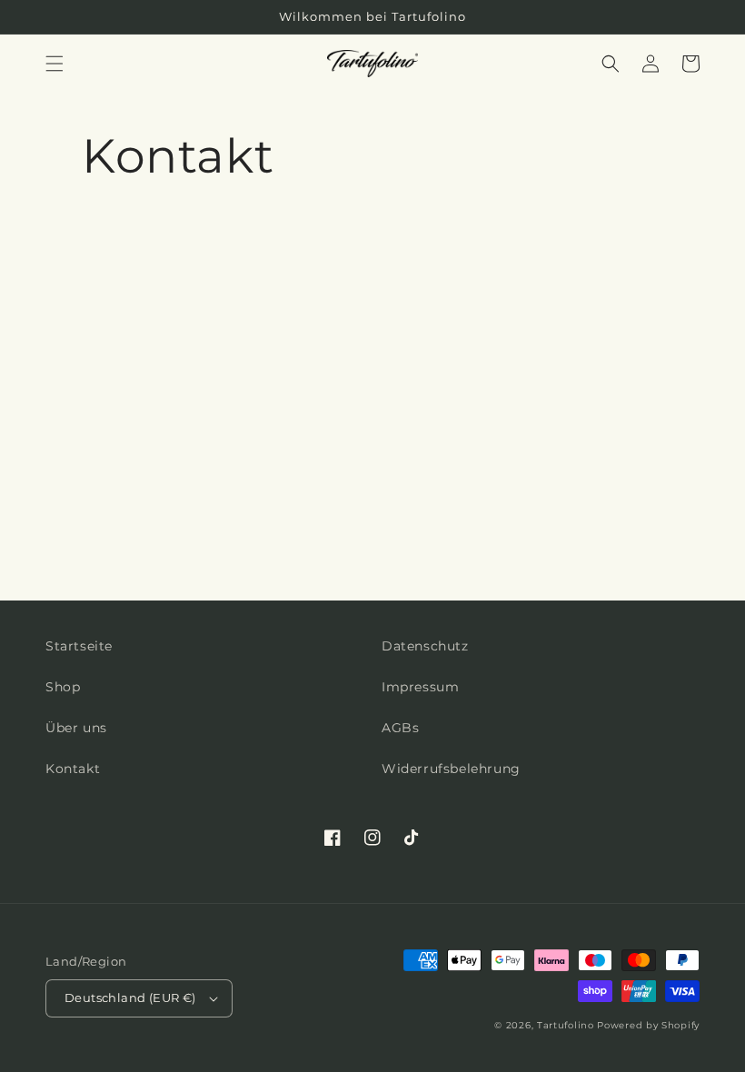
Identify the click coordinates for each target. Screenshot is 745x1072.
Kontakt (72, 768)
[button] (54, 64)
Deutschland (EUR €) (130, 997)
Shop (62, 687)
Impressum (420, 687)
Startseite (79, 646)
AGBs (400, 728)
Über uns (76, 728)
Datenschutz (425, 646)
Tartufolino (565, 1025)
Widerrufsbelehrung (451, 768)
